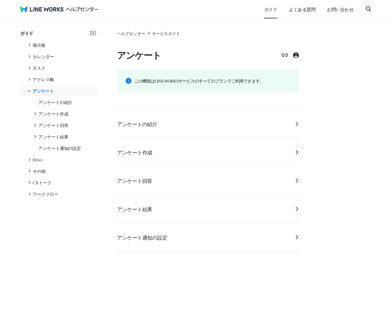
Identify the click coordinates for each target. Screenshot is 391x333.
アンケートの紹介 (137, 124)
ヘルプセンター (131, 33)
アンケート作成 (134, 152)
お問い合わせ (340, 9)
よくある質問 (302, 9)
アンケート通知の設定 (142, 237)
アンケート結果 (134, 209)
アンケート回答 (134, 180)
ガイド (271, 9)
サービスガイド (166, 33)
